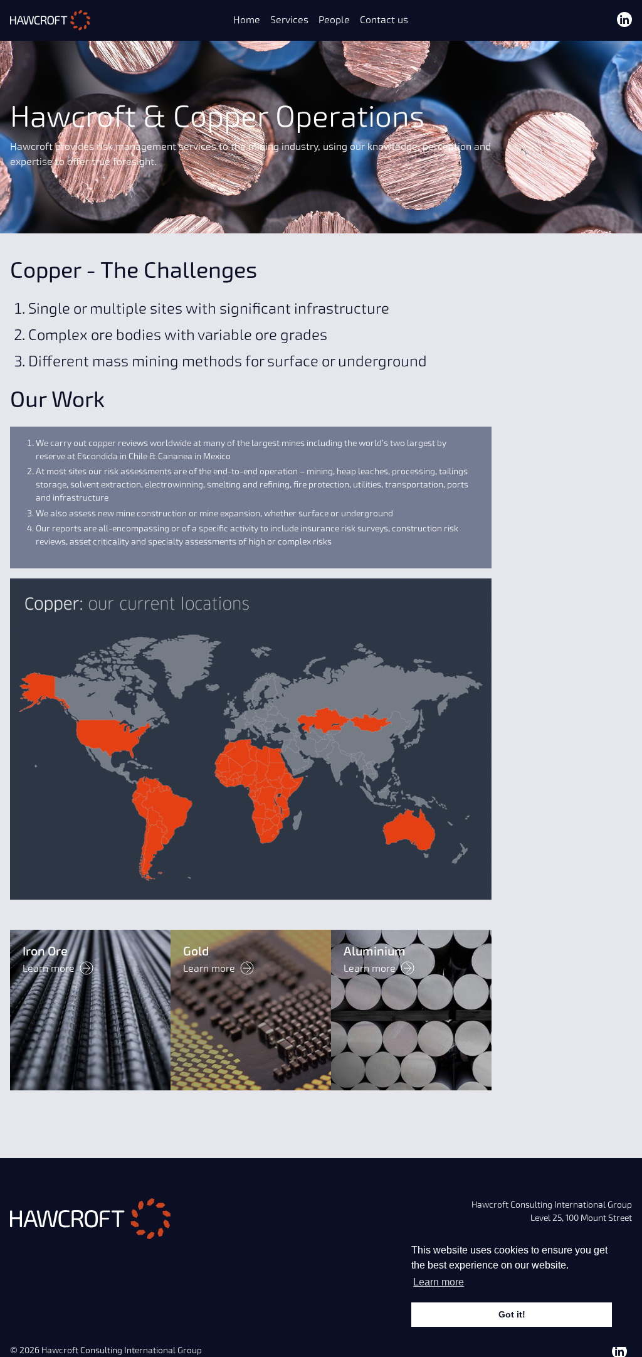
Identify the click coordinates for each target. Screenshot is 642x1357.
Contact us (384, 20)
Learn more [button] (438, 1282)
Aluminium (375, 951)
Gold (196, 951)
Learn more (49, 968)
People (334, 20)
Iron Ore (45, 951)
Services (289, 20)
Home (246, 20)
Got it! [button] (511, 1314)
